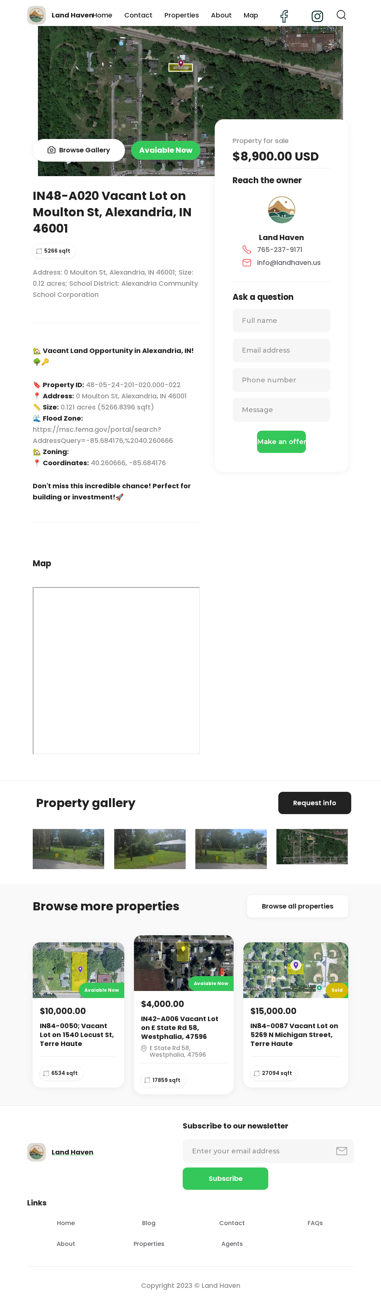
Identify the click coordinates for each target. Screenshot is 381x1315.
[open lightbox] (68, 849)
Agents (232, 1244)
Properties (181, 15)
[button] (341, 15)
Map (251, 15)
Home (102, 15)
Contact (138, 15)
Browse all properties (297, 906)
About (221, 15)
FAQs (315, 1223)
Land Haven (281, 237)
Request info (314, 802)
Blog (149, 1223)
